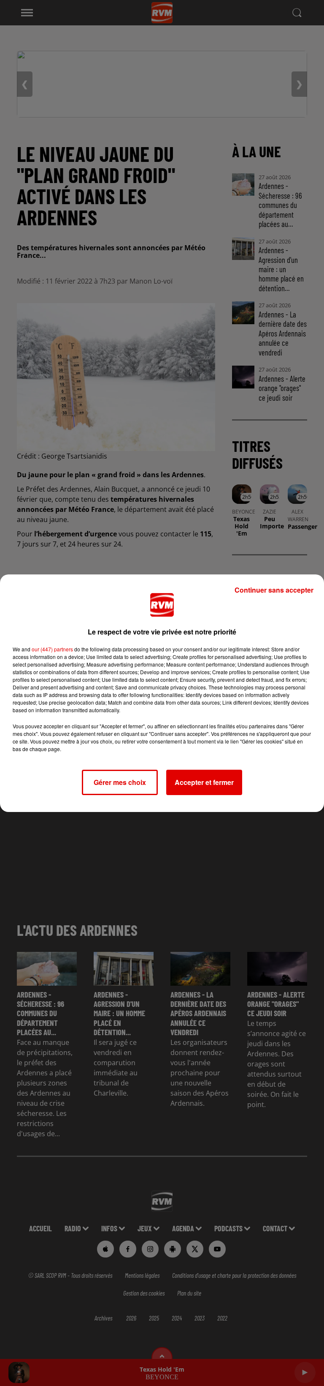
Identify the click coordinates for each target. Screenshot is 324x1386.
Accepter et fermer (204, 782)
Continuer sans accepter (274, 590)
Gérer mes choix (120, 782)
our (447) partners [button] (52, 649)
